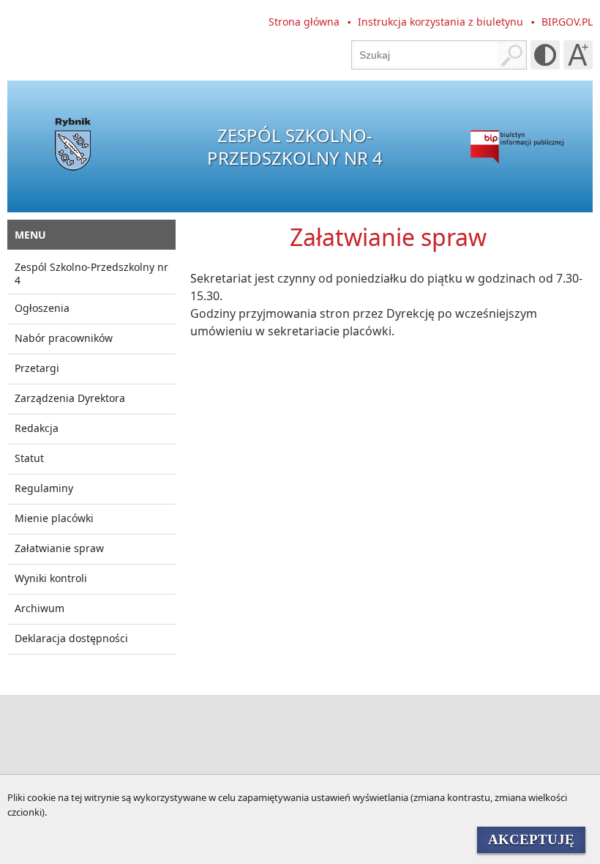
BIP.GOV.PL (567, 22)
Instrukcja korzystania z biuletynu (440, 22)
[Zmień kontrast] (545, 55)
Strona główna (304, 22)
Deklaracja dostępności (71, 638)
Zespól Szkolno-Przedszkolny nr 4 (91, 273)
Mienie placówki (54, 518)
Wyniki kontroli (51, 578)
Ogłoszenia (42, 308)
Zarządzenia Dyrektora (70, 398)
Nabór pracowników (64, 338)
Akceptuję (531, 839)
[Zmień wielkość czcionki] (578, 55)
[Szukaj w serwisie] (511, 55)
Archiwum (39, 608)
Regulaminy (44, 488)
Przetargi (37, 368)
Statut (29, 458)
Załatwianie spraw (59, 548)
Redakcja (37, 428)
